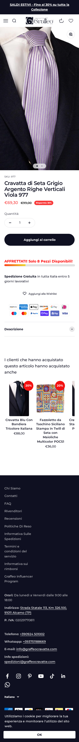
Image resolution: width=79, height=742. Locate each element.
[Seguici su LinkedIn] (63, 676)
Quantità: (11, 214)
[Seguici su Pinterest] (30, 676)
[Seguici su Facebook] (7, 676)
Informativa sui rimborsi (16, 566)
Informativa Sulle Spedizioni (17, 536)
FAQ (7, 504)
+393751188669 (34, 642)
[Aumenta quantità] (29, 222)
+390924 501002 (32, 634)
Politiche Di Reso (17, 526)
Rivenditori (13, 511)
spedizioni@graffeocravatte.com (29, 662)
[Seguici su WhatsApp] (7, 685)
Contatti (10, 496)
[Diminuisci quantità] (10, 222)
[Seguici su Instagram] (19, 676)
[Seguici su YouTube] (41, 676)
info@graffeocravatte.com (36, 649)
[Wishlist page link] (71, 20)
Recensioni (13, 519)
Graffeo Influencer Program (18, 578)
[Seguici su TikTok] (52, 676)
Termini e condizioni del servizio (15, 551)
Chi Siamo (12, 488)
